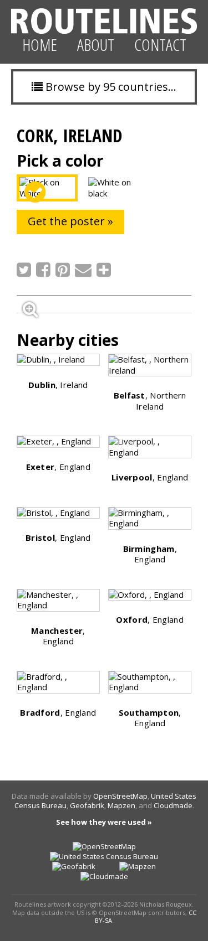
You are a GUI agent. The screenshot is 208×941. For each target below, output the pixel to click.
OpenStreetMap (120, 796)
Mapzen (121, 805)
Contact (160, 44)
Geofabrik (87, 805)
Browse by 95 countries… (109, 86)
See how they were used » (104, 822)
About (95, 44)
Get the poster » (70, 221)
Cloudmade (173, 805)
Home (39, 44)
